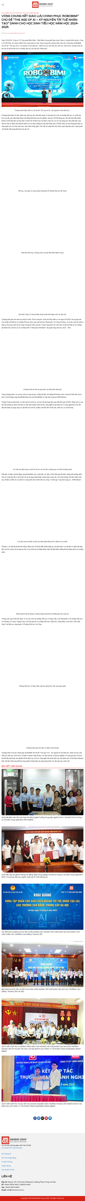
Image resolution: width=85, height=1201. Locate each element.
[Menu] (3, 4)
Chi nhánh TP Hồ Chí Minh (12, 1148)
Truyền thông (7, 1162)
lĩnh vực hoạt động (9, 1158)
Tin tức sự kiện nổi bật (31, 13)
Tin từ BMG (5, 13)
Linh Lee (22, 33)
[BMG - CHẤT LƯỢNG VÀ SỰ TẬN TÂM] (42, 4)
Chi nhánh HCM (8, 1170)
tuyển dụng (6, 1166)
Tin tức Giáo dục (16, 13)
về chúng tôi (6, 1154)
